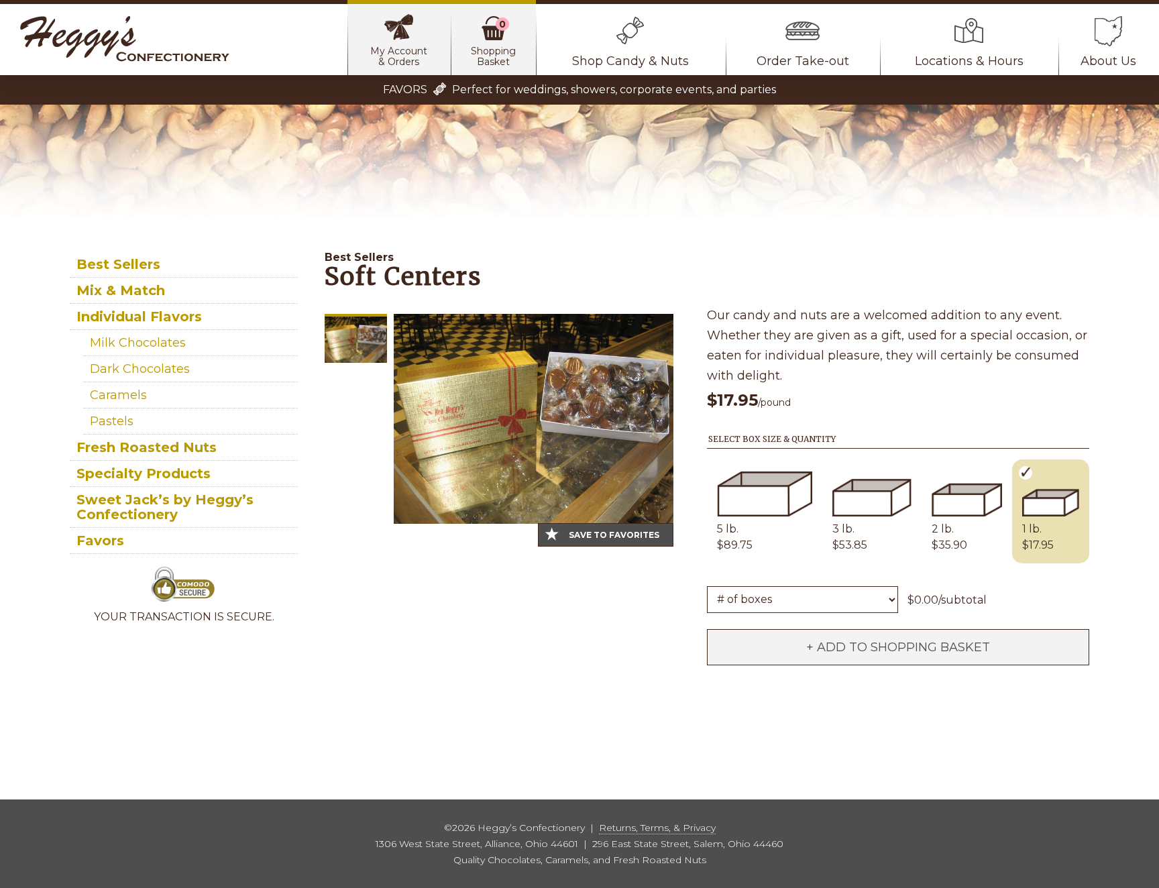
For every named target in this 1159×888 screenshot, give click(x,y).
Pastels (111, 421)
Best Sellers (118, 264)
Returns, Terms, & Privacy (657, 828)
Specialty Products (143, 473)
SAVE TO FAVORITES (614, 535)
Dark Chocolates (140, 369)
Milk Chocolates (138, 342)
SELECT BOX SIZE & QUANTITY (772, 439)
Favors (100, 541)
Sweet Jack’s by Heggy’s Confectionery (165, 507)
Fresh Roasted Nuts (146, 447)
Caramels (118, 395)
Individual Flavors (139, 317)
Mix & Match (120, 290)
